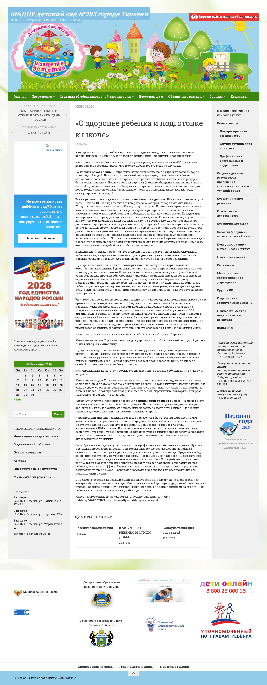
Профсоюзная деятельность (227, 213)
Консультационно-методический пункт (233, 247)
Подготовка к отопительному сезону (234, 300)
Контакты (238, 96)
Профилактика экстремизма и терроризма (231, 160)
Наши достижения (231, 257)
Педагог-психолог (28, 452)
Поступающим (151, 96)
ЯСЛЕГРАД (225, 328)
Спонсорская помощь (95, 666)
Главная (19, 96)
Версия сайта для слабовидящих (227, 16)
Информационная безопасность (233, 133)
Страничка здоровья (232, 224)
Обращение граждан (185, 96)
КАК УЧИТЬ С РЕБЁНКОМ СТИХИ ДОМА (135, 532)
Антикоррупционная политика (236, 146)
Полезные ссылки (174, 666)
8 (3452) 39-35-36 (39, 533)
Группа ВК (225, 290)
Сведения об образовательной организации (95, 96)
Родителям (225, 265)
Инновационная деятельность (37, 436)
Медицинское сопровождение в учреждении (230, 277)
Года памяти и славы (136, 666)
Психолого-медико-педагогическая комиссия (232, 315)
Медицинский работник (32, 444)
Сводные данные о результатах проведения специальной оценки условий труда (233, 181)
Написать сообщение (40, 238)
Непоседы (84, 106)
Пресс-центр (41, 96)
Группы (216, 96)
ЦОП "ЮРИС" (66, 678)
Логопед (20, 460)
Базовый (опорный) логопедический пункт (235, 234)
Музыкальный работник (32, 477)
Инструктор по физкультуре (36, 469)
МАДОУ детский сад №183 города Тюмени (79, 13)
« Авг (17, 399)
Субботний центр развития (230, 201)
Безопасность (227, 123)
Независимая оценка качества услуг (233, 113)
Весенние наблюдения (94, 528)
